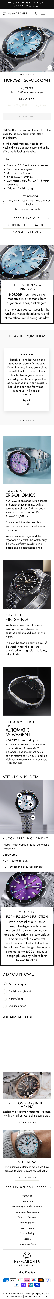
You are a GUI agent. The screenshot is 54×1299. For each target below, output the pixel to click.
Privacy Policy (27, 1228)
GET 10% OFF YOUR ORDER (26, 1187)
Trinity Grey (39, 105)
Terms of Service (27, 1217)
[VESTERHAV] (27, 1144)
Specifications (27, 218)
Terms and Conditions (27, 1212)
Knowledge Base (27, 1244)
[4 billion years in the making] (27, 1085)
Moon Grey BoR (17, 105)
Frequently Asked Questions (27, 1206)
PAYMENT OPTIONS (27, 231)
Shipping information (27, 225)
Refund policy (27, 1222)
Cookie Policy (27, 1233)
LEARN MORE (27, 1122)
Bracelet (26, 99)
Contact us (27, 1201)
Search (27, 1239)
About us (27, 1195)
